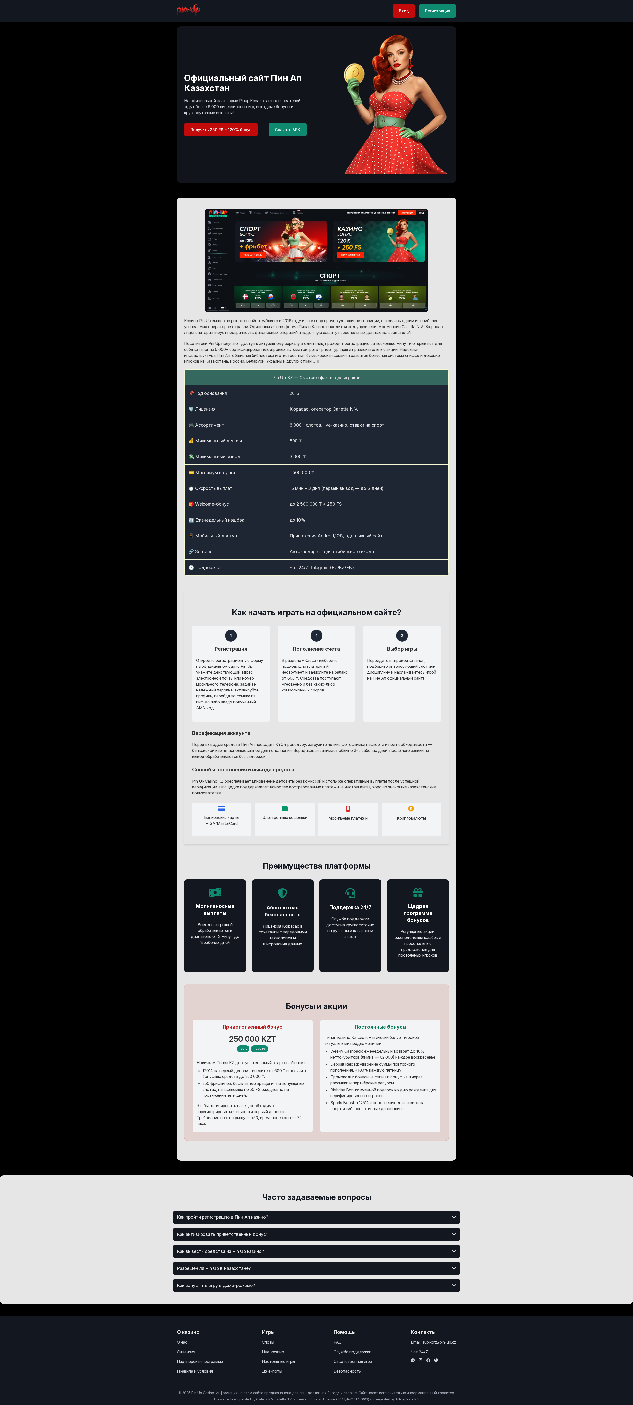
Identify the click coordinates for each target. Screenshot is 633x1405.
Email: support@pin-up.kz (433, 1342)
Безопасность (347, 1371)
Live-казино (273, 1351)
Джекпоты (272, 1371)
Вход (404, 10)
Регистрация (437, 10)
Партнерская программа (200, 1361)
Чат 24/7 (419, 1351)
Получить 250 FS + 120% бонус (220, 129)
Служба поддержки (352, 1351)
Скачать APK (287, 129)
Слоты (268, 1342)
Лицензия (186, 1351)
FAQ (337, 1342)
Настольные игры (278, 1361)
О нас (182, 1342)
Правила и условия (195, 1371)
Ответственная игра (353, 1361)
